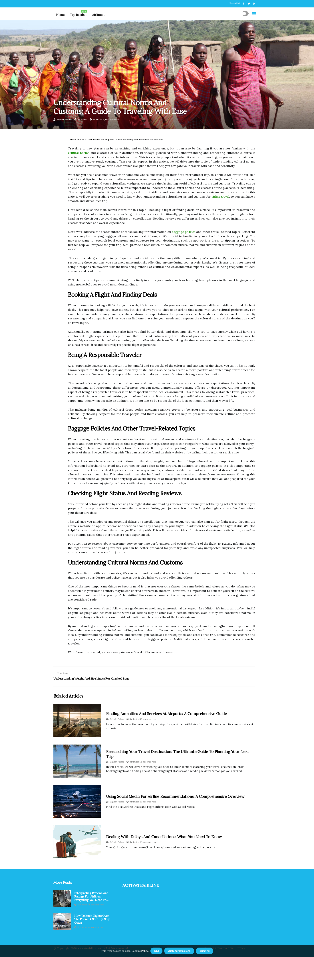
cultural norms (78, 153)
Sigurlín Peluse (64, 119)
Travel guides (77, 139)
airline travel (220, 196)
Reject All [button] (205, 950)
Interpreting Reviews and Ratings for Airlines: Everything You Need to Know (91, 896)
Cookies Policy (139, 950)
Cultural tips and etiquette (101, 139)
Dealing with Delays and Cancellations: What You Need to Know (164, 836)
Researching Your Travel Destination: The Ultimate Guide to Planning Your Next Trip (177, 754)
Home (60, 15)
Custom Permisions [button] (179, 950)
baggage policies (183, 232)
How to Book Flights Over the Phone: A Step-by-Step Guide (92, 919)
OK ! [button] (156, 950)
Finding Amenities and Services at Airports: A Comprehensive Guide (166, 713)
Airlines (97, 15)
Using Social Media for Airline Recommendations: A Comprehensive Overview (175, 796)
